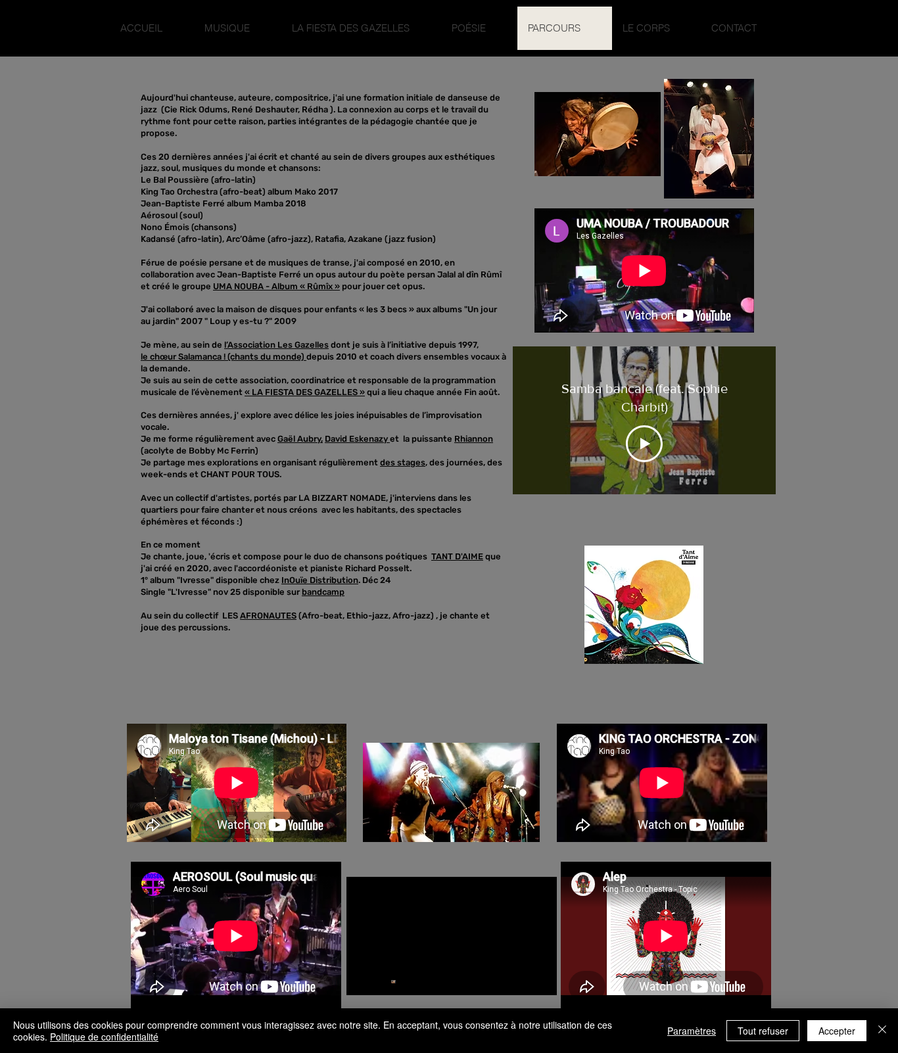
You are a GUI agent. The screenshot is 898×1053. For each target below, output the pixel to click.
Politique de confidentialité (104, 1036)
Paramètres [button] (691, 1030)
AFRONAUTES (268, 615)
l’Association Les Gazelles (276, 345)
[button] (237, 28)
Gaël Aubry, (300, 439)
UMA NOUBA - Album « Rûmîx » (276, 286)
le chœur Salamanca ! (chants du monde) (223, 357)
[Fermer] (882, 1030)
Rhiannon (473, 439)
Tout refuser (763, 1030)
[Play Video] (644, 443)
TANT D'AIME (457, 556)
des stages (402, 462)
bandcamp (323, 592)
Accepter (836, 1030)
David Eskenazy (357, 439)
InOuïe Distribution (319, 580)
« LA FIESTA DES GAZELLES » (305, 392)
